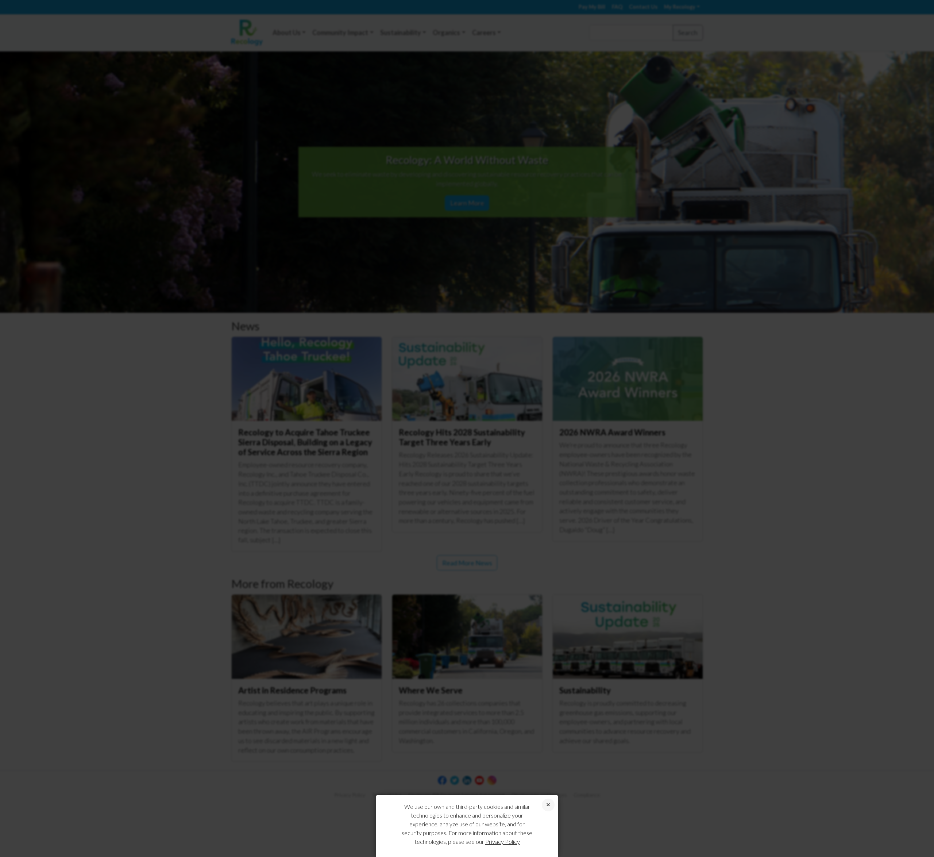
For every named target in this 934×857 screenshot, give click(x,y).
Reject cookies (548, 805)
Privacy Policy (502, 841)
